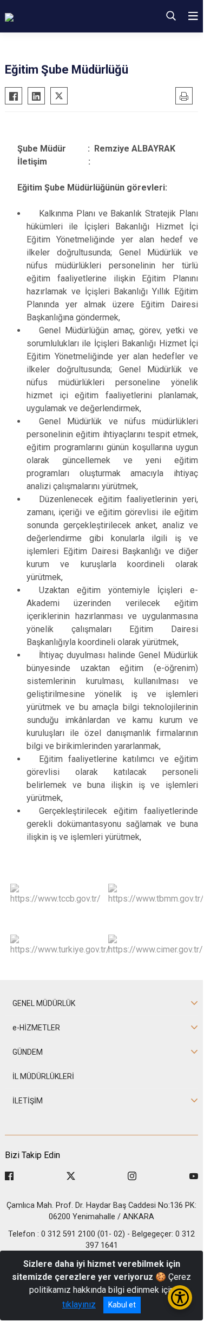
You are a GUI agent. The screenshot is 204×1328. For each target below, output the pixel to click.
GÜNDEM (27, 1052)
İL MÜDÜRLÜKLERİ (43, 1076)
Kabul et (122, 1304)
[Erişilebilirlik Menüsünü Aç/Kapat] (180, 1297)
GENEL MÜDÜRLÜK (43, 1003)
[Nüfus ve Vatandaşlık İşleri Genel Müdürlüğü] (67, 16)
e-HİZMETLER (36, 1027)
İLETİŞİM (27, 1100)
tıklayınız (79, 1304)
